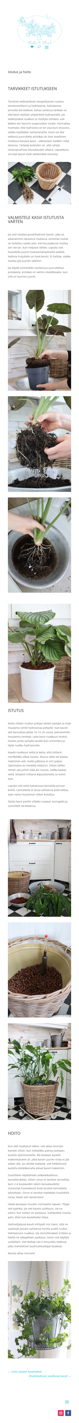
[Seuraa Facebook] (68, 1413)
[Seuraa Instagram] (61, 1413)
